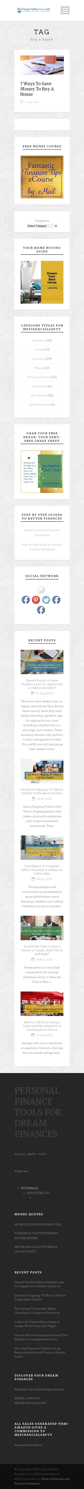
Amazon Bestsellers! (28, 1445)
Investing (39, 358)
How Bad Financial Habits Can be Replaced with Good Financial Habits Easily (39, 1352)
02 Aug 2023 (44, 693)
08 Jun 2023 (44, 879)
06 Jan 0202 (32, 102)
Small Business (39, 404)
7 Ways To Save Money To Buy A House (37, 89)
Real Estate (39, 386)
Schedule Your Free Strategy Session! (39, 1389)
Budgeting (39, 340)
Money (39, 367)
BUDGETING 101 (38, 1193)
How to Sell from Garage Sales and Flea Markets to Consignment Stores (42, 1025)
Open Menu (65, 10)
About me (21, 1171)
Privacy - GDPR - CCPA (30, 1154)
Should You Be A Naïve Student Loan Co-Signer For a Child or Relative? (42, 684)
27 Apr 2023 (44, 1035)
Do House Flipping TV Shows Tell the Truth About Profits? (42, 791)
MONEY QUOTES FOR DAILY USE (37, 1224)
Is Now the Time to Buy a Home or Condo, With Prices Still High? (42, 950)
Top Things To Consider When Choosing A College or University (42, 869)
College (39, 349)
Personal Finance (39, 377)
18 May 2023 (44, 959)
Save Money (39, 395)
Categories (42, 220)
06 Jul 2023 (44, 798)
